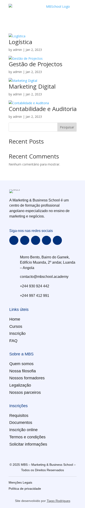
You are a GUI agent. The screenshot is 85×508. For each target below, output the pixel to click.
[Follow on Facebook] (13, 240)
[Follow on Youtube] (35, 240)
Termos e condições (27, 437)
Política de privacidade (25, 488)
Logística (20, 42)
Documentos (20, 422)
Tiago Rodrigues (58, 501)
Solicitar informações (28, 444)
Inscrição (17, 333)
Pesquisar (67, 127)
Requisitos (18, 415)
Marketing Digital (32, 86)
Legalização (20, 385)
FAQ (13, 340)
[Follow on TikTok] (46, 240)
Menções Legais (20, 482)
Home (14, 319)
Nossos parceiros (25, 392)
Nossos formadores (27, 378)
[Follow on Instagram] (24, 240)
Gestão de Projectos (35, 64)
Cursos (15, 326)
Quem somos (21, 364)
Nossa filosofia (22, 371)
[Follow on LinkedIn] (57, 240)
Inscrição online (23, 430)
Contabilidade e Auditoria (43, 109)
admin (17, 49)
